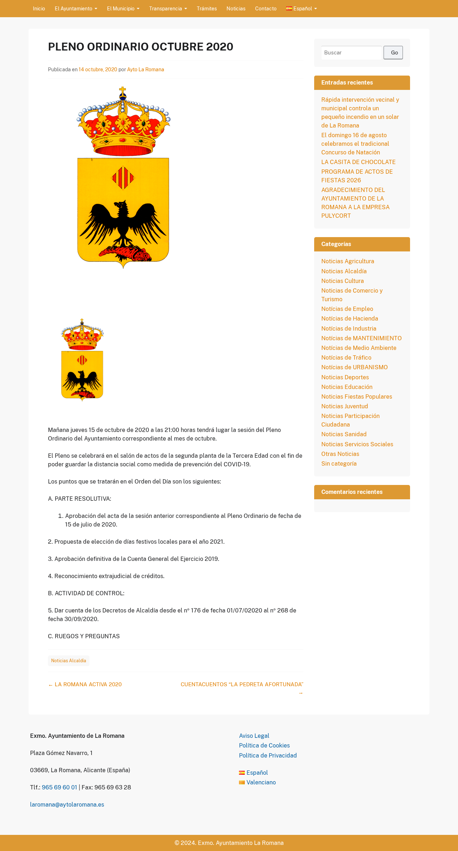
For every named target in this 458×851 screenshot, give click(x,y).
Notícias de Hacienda (349, 318)
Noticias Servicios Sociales (357, 444)
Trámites (207, 8)
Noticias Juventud (344, 406)
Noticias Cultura (342, 281)
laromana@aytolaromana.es (67, 804)
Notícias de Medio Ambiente (358, 348)
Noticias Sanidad (344, 434)
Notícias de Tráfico (346, 357)
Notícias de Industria (348, 328)
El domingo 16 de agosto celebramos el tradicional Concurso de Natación (355, 144)
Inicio (39, 8)
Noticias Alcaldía (68, 660)
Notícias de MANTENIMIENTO (361, 338)
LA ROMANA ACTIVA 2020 (85, 684)
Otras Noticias (340, 454)
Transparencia (165, 8)
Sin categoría (339, 463)
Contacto (266, 8)
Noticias (235, 8)
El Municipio (121, 8)
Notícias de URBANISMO (354, 367)
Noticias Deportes (345, 377)
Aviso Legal (254, 735)
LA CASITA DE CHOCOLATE (358, 162)
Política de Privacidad (268, 755)
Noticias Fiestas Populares (356, 396)
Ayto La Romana (145, 69)
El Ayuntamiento (73, 8)
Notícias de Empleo (347, 309)
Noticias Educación (346, 387)
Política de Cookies (264, 745)
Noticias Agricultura (347, 261)
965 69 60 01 (59, 787)
